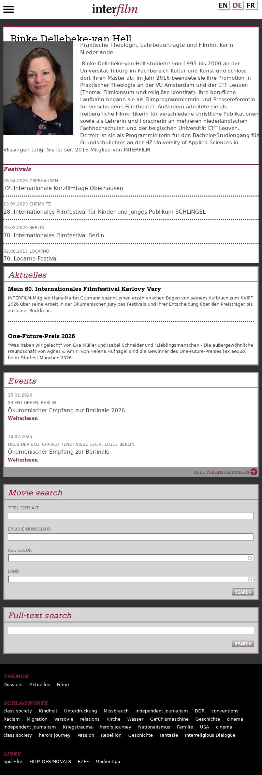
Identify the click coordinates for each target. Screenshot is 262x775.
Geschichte (207, 719)
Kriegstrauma (78, 727)
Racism (11, 719)
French (251, 4)
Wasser (135, 719)
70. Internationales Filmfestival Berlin (53, 235)
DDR (200, 710)
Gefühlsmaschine (169, 719)
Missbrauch (116, 710)
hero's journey (115, 727)
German (237, 4)
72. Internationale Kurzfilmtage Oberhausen (63, 188)
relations (90, 719)
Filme (63, 684)
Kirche (113, 719)
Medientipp (108, 761)
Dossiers (13, 684)
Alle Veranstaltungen (221, 472)
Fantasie (169, 735)
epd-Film (13, 761)
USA (204, 727)
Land (13, 571)
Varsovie (63, 719)
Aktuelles (39, 684)
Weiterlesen (23, 418)
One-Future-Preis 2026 (41, 336)
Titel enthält (23, 508)
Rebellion (111, 735)
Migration (37, 719)
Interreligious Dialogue (210, 735)
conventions (225, 710)
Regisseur (20, 550)
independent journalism (161, 710)
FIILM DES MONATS (50, 761)
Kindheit (48, 710)
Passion (85, 735)
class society (17, 710)
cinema (235, 719)
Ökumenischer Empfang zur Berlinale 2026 (66, 410)
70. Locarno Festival (30, 258)
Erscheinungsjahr (29, 529)
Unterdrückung (80, 710)
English (223, 4)
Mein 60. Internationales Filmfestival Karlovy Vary (84, 289)
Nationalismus (154, 727)
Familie (185, 727)
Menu (8, 11)
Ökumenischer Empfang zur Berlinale (59, 452)
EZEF (83, 761)
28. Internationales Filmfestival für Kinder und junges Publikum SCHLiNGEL (104, 212)
